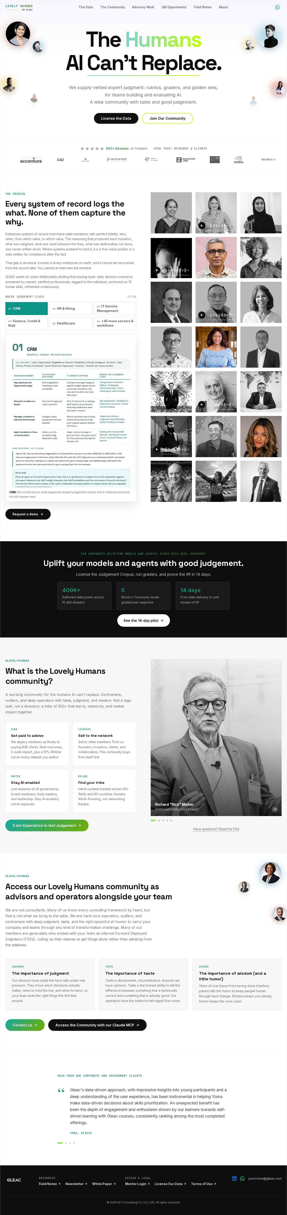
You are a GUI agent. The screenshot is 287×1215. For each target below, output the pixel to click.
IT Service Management (107, 308)
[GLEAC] (14, 1179)
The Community (112, 7)
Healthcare (63, 323)
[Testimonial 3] (70, 1143)
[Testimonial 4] (74, 1143)
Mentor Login (135, 1184)
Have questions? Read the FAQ (216, 829)
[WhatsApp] (242, 1178)
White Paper (102, 1184)
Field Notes (203, 7)
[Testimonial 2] (66, 1143)
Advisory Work (143, 7)
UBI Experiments (174, 7)
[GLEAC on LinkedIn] (234, 1178)
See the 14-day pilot (141, 620)
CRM (14, 308)
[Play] (201, 225)
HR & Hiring (63, 308)
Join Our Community (167, 118)
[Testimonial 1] (60, 1143)
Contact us (22, 1025)
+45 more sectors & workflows (115, 323)
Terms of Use (202, 1184)
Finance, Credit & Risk (24, 323)
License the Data (116, 118)
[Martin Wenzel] (167, 820)
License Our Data (169, 1184)
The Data (85, 7)
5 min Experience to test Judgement (44, 825)
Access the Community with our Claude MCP (94, 1025)
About (223, 7)
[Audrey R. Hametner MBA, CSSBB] (171, 820)
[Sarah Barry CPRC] (163, 820)
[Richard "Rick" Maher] (153, 820)
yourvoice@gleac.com (265, 1178)
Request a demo (25, 514)
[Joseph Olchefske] (159, 820)
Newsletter (74, 1184)
